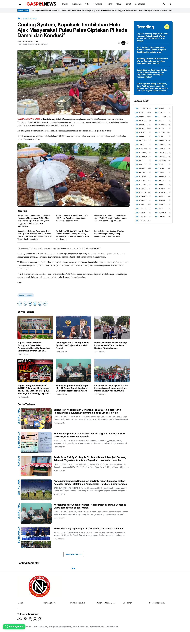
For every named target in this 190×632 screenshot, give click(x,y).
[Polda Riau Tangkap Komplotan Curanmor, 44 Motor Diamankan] (36, 537)
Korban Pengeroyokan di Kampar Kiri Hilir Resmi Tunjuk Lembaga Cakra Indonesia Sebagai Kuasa (72, 218)
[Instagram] (25, 619)
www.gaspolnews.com (95, 627)
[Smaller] (119, 43)
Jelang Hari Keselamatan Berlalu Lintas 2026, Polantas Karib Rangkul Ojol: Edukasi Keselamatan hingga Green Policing (87, 411)
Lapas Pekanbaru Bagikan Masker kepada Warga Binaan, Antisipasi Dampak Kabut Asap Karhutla (109, 233)
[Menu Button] (20, 3)
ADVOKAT (19, 461)
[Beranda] (18, 18)
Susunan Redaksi (77, 603)
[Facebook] (19, 304)
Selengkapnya (72, 554)
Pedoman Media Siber (106, 603)
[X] (25, 304)
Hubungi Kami (16, 626)
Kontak (20, 603)
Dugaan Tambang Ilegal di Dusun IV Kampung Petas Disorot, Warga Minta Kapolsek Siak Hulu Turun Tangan (152, 37)
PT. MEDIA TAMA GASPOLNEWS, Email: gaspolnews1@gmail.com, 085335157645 (53, 627)
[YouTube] (35, 619)
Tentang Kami (49, 603)
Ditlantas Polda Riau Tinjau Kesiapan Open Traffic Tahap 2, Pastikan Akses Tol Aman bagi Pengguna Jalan (110, 218)
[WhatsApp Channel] (40, 619)
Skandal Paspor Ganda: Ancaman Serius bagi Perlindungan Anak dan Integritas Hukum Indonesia (127, 10)
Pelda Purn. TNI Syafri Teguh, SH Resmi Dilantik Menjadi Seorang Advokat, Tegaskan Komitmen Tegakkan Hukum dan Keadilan (73, 235)
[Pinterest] (35, 304)
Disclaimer (127, 603)
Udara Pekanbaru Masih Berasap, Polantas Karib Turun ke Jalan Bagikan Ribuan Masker (110, 345)
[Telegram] (30, 304)
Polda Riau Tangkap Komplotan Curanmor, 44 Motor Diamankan (89, 528)
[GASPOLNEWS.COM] (41, 3)
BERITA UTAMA (25, 295)
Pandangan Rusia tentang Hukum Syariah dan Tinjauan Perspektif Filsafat (72, 345)
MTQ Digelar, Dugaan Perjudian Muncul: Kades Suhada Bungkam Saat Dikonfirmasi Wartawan (151, 49)
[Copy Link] (45, 304)
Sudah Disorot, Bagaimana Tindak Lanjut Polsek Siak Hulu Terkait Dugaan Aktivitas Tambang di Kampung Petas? (152, 73)
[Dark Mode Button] (163, 3)
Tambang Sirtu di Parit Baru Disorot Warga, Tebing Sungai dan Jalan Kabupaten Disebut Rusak (152, 60)
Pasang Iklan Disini (157, 603)
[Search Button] (170, 3)
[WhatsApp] (40, 304)
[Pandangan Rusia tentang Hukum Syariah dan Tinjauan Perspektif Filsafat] (73, 327)
